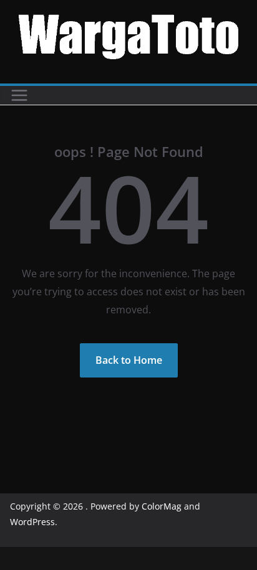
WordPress (32, 522)
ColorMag (162, 506)
